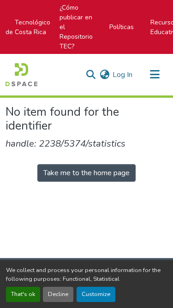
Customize (96, 294)
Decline (58, 294)
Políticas (121, 27)
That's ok (23, 294)
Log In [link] (122, 75)
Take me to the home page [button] (86, 173)
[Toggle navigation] (154, 74)
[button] (21, 74)
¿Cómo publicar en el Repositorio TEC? (76, 27)
